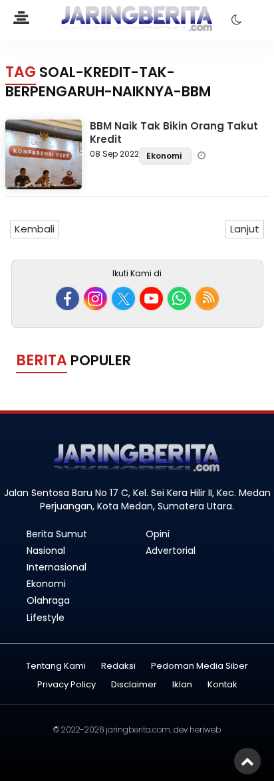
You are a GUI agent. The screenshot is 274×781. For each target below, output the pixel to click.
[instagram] (95, 298)
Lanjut (244, 229)
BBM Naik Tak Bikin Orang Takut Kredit (174, 132)
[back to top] (247, 761)
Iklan (182, 685)
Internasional (56, 567)
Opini (158, 534)
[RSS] (207, 298)
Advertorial (171, 550)
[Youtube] (151, 298)
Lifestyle (46, 617)
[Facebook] (67, 298)
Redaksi (118, 666)
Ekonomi (165, 155)
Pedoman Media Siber (199, 666)
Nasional (46, 550)
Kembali (35, 229)
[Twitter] (123, 298)
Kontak (222, 685)
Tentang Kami (56, 666)
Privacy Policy (66, 685)
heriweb (205, 729)
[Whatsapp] (179, 298)
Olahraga (48, 600)
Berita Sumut (57, 534)
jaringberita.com (138, 729)
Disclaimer (134, 685)
